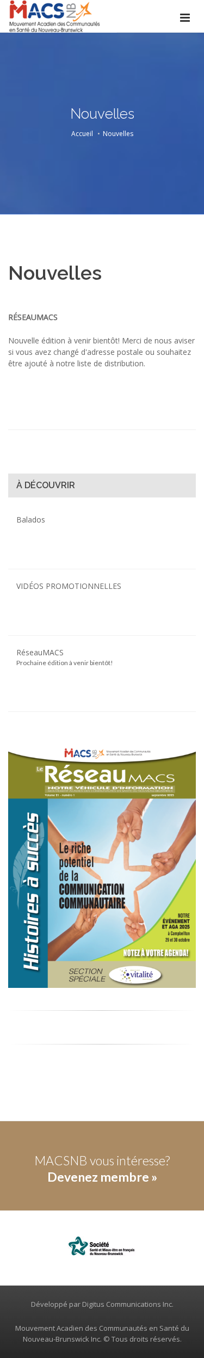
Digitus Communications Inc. (128, 1304)
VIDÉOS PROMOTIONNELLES (68, 586)
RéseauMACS (40, 652)
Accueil (82, 133)
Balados (30, 519)
